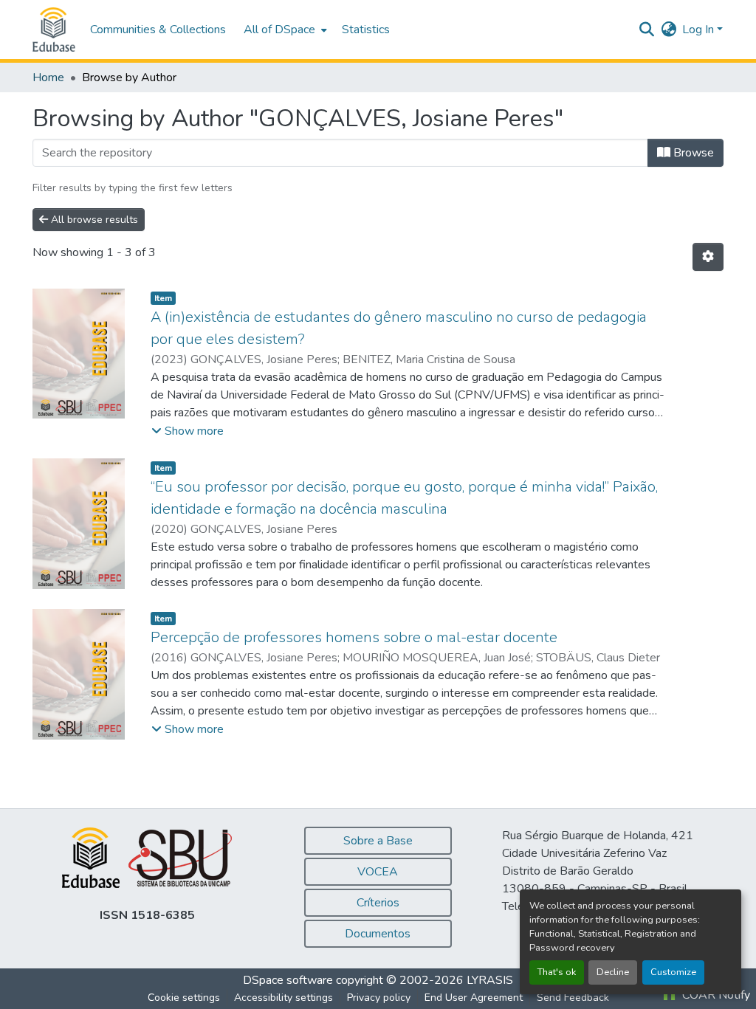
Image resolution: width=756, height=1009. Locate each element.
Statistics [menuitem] (366, 29)
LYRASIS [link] (490, 980)
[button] (53, 29)
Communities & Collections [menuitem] (158, 29)
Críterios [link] (378, 903)
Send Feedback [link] (573, 998)
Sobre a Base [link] (378, 841)
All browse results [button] (93, 220)
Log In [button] (699, 29)
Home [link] (48, 77)
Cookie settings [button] (184, 998)
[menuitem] (284, 29)
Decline (613, 972)
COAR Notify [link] (714, 995)
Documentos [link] (377, 934)
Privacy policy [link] (378, 998)
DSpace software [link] (288, 980)
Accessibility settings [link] (283, 998)
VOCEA (377, 872)
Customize (673, 972)
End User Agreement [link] (474, 998)
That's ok (556, 972)
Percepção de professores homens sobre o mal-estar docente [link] (354, 637)
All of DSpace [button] (279, 29)
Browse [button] (692, 153)
